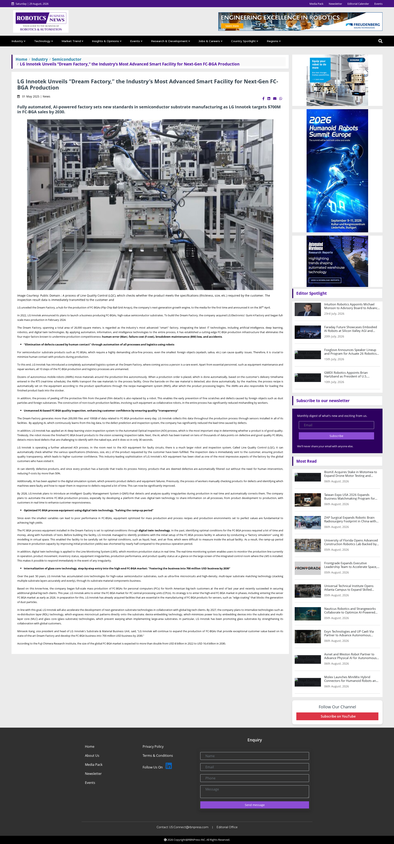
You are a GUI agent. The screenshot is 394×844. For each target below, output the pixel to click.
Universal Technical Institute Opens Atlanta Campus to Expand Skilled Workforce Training (348, 587)
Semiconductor (66, 59)
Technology (42, 41)
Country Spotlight (243, 41)
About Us (92, 755)
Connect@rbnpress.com (191, 827)
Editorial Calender (358, 4)
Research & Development (169, 41)
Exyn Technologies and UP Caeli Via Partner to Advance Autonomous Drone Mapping (349, 633)
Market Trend (71, 41)
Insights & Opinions (105, 41)
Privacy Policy (153, 746)
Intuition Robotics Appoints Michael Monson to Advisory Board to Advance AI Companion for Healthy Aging (351, 306)
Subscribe (336, 436)
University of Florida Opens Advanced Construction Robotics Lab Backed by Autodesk (351, 542)
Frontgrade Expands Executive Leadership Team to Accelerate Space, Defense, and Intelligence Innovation (350, 565)
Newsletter (335, 4)
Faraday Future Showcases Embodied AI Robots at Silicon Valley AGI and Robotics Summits (350, 329)
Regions (272, 41)
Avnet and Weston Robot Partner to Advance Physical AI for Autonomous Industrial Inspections (350, 656)
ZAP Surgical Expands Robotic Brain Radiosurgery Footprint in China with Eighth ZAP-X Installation (350, 519)
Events (378, 4)
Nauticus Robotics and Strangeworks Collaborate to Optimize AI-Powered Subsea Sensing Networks (350, 610)
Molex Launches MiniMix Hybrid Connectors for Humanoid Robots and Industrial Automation (351, 678)
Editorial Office (227, 827)
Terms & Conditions (158, 755)
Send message (255, 805)
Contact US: (165, 827)
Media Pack (316, 4)
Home (21, 59)
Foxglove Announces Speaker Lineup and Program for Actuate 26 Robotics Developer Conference (350, 351)
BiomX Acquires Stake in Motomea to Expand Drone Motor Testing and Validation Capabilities (350, 473)
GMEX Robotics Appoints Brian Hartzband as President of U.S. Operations (346, 374)
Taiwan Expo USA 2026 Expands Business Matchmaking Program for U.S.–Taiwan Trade (349, 496)
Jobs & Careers (209, 41)
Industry (17, 41)
